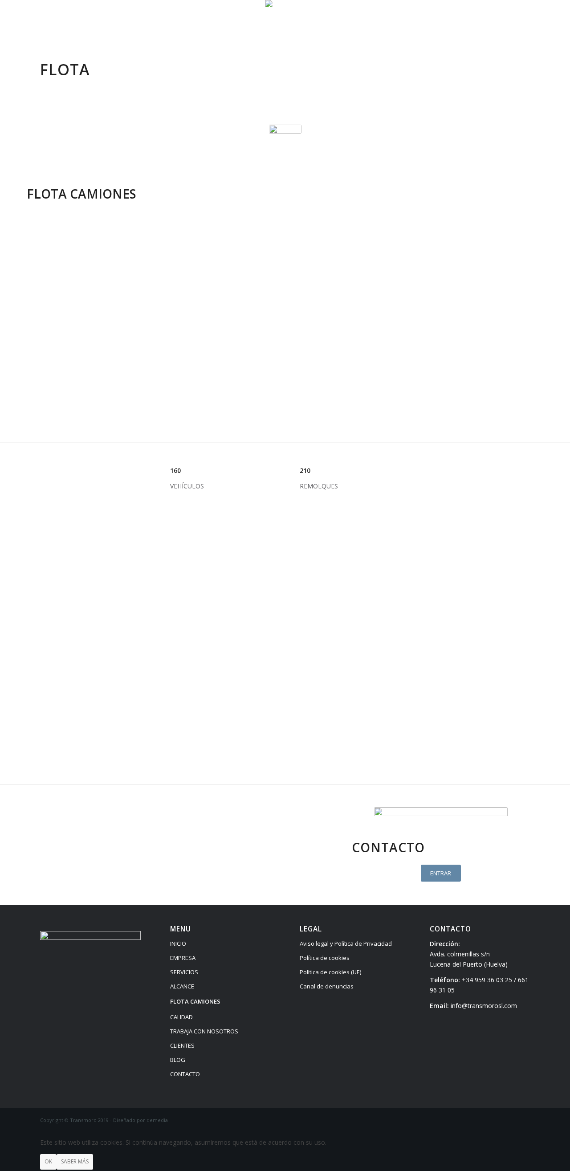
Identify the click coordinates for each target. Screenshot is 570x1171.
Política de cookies (325, 958)
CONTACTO (185, 1074)
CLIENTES (182, 1045)
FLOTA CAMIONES (195, 1001)
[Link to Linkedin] (510, 20)
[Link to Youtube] (523, 20)
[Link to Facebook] (483, 20)
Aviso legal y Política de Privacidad (346, 943)
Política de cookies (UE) (330, 972)
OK (48, 1161)
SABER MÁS (75, 1161)
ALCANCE (182, 986)
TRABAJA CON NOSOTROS (204, 1031)
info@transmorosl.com (484, 1005)
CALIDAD (181, 1017)
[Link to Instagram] (496, 20)
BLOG (177, 1060)
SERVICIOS (184, 972)
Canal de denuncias (327, 986)
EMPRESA (182, 958)
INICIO (178, 943)
